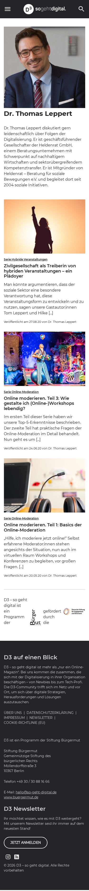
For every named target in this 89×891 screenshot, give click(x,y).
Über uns (13, 713)
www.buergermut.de (21, 797)
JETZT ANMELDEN (25, 842)
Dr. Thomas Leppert (62, 322)
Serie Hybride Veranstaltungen (25, 259)
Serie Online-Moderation (21, 392)
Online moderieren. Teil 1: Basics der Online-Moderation (43, 527)
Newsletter (40, 718)
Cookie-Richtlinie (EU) (24, 723)
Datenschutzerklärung (50, 713)
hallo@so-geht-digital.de (36, 792)
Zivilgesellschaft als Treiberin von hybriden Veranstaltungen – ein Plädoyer (40, 271)
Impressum (14, 718)
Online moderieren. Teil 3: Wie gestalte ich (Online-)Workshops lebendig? (39, 403)
